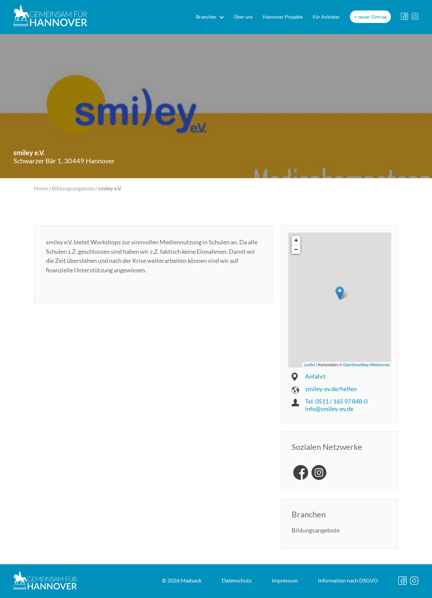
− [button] (296, 249)
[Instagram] (319, 472)
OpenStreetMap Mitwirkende (366, 364)
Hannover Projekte (283, 17)
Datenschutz (236, 580)
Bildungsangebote (73, 188)
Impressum (285, 580)
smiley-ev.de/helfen (331, 388)
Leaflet (309, 364)
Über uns (243, 17)
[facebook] (300, 472)
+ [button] (296, 240)
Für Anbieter (326, 17)
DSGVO (348, 580)
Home (41, 188)
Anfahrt (315, 376)
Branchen (206, 17)
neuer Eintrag (372, 17)
